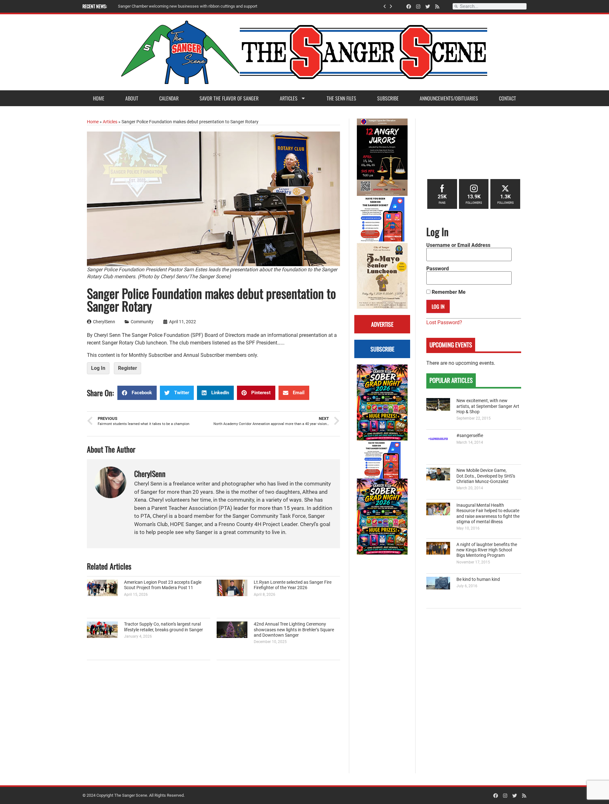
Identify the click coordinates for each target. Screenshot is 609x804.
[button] (384, 6)
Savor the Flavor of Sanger (229, 98)
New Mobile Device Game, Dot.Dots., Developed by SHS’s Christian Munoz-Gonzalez (485, 476)
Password (437, 268)
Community (142, 322)
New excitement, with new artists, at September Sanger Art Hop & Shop (487, 406)
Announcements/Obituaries (449, 98)
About (131, 98)
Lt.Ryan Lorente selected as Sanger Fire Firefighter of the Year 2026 (292, 585)
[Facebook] (408, 6)
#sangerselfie (469, 435)
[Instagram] (418, 6)
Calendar (169, 98)
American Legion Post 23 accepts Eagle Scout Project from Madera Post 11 (162, 585)
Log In (98, 368)
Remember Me (448, 292)
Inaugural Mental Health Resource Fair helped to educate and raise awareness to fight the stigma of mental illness (488, 513)
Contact (507, 98)
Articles (289, 98)
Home (98, 98)
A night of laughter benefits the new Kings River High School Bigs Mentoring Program (486, 550)
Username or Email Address (458, 245)
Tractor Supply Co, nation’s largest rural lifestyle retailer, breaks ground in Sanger (163, 626)
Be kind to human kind (478, 579)
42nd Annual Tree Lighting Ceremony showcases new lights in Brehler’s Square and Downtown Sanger (294, 629)
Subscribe (388, 98)
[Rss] (437, 6)
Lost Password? (444, 322)
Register (127, 368)
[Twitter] (427, 6)
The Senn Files (341, 98)
